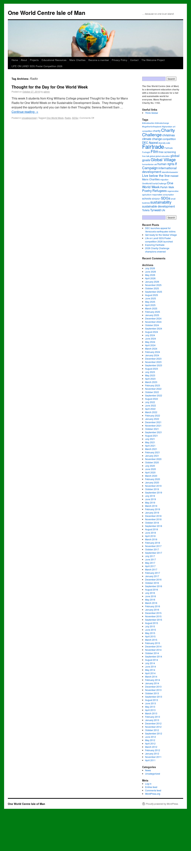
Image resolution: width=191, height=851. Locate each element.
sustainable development (158, 206)
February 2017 (152, 572)
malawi (174, 176)
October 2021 (152, 428)
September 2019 (153, 492)
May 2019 (150, 502)
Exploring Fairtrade (155, 244)
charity (157, 131)
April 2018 (150, 536)
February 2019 (152, 509)
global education (163, 156)
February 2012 (152, 750)
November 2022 (153, 388)
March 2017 (151, 569)
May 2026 (150, 274)
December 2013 (153, 686)
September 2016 (153, 586)
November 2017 (153, 546)
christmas (168, 135)
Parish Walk (167, 187)
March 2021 (151, 449)
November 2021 (153, 425)
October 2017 (152, 549)
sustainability (160, 202)
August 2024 (151, 331)
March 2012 (151, 746)
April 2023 (150, 378)
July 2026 (150, 268)
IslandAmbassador (170, 172)
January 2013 (152, 720)
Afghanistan (167, 126)
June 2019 (150, 499)
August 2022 (151, 398)
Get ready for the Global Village (161, 234)
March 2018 (151, 539)
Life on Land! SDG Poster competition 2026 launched (159, 240)
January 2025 (152, 315)
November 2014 (153, 649)
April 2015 (150, 636)
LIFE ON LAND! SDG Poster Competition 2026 (37, 66)
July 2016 (150, 592)
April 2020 (150, 472)
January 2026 (152, 281)
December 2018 (153, 515)
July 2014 (150, 663)
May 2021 (150, 442)
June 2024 (150, 338)
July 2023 (150, 372)
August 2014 (151, 659)
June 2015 (150, 629)
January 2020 (152, 482)
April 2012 (150, 743)
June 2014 (150, 666)
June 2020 (150, 469)
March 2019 (151, 505)
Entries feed (151, 787)
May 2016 (150, 599)
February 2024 (152, 351)
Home (15, 60)
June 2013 (150, 703)
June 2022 (150, 405)
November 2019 (153, 485)
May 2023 (150, 375)
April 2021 (150, 445)
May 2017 (150, 562)
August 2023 (151, 368)
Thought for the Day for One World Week (50, 87)
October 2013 (152, 693)
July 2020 (150, 465)
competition (169, 139)
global (152, 156)
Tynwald (155, 210)
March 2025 (151, 308)
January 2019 (152, 512)
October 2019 (152, 489)
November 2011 (153, 756)
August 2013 (151, 700)
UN (163, 210)
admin (46, 91)
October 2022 (152, 392)
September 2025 (153, 291)
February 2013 (152, 716)
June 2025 (150, 298)
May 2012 (150, 740)
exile (168, 142)
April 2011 (150, 760)
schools (146, 198)
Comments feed (153, 790)
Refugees (159, 190)
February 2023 (152, 385)
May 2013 (150, 706)
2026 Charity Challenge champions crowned (157, 250)
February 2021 (152, 452)
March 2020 (151, 475)
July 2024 (150, 335)
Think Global (151, 112)
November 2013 (153, 689)
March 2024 (151, 348)
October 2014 (152, 653)
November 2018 (153, 519)
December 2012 (153, 723)
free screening (167, 152)
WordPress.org (152, 793)
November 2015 (153, 616)
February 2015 (152, 643)
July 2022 (150, 402)
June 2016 (150, 596)
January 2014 (152, 683)
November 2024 (153, 321)
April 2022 (150, 408)
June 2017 (150, 559)
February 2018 (152, 542)
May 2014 (150, 669)
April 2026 (150, 278)
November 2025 (153, 285)
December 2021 (153, 422)
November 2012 (153, 726)
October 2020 (152, 462)
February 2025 (152, 311)
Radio (68, 117)
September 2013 (153, 696)
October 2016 (152, 582)
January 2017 (152, 576)
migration (164, 179)
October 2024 (152, 325)
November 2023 (153, 361)
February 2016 (152, 606)
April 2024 (150, 345)
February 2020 (152, 479)
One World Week (55, 117)
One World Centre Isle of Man (46, 13)
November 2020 (153, 459)
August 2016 (151, 589)
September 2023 (153, 365)
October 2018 (152, 522)
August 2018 (151, 529)
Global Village (163, 159)
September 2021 (153, 432)
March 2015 (151, 639)
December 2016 (153, 579)
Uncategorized (29, 117)
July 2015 (150, 626)
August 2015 (151, 623)
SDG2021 (156, 198)
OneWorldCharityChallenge (154, 183)
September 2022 (153, 395)
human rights (165, 164)
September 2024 (153, 328)
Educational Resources (54, 60)
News (148, 770)
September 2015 (153, 619)
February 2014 (152, 679)
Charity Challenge (158, 132)
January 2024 (152, 355)
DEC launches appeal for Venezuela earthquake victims (160, 229)
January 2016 (152, 609)
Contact (134, 60)
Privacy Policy (119, 60)
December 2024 (153, 318)
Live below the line (156, 175)
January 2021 (152, 455)
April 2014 (150, 673)
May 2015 (150, 633)
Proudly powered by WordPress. (162, 803)
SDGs (75, 117)
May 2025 (150, 301)
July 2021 (150, 438)
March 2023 (151, 382)
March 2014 (151, 676)
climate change (152, 139)
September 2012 (153, 733)
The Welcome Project (153, 60)
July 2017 (150, 556)
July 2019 (150, 495)
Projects (34, 60)
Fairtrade (153, 146)
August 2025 (151, 295)
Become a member (98, 60)
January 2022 (152, 418)
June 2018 (150, 532)
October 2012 (152, 730)
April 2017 (150, 566)
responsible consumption (163, 194)
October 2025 (152, 288)
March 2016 (151, 602)
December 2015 (153, 612)
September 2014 (153, 656)
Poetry (147, 190)
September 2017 (153, 552)
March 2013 (151, 713)
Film (154, 151)
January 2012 (152, 753)
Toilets (146, 210)
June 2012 (150, 736)
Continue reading (25, 112)
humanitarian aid (149, 164)
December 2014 (153, 646)
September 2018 (153, 525)
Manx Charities (77, 60)
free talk (145, 156)
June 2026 (150, 271)
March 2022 (151, 412)
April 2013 (150, 710)
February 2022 (152, 415)
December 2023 (153, 358)
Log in (148, 783)
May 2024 (150, 341)
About (24, 60)
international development (159, 169)
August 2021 (151, 435)
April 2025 (150, 305)
